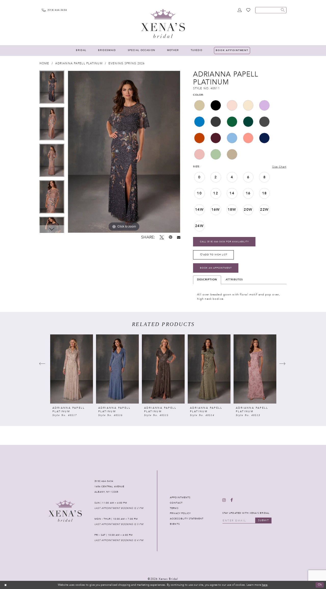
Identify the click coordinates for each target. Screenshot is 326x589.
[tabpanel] (51, 89)
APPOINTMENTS (180, 497)
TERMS (174, 508)
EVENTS (175, 523)
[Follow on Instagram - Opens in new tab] (224, 500)
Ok (320, 585)
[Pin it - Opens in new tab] (170, 237)
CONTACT (176, 502)
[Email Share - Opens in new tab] (178, 237)
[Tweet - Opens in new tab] (162, 237)
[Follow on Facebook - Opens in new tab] (231, 500)
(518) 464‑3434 (103, 481)
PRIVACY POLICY (180, 513)
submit (263, 520)
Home (44, 63)
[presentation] (71, 369)
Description (207, 279)
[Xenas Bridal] (163, 23)
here (264, 585)
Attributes (234, 279)
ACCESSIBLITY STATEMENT (186, 518)
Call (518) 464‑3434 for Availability (224, 241)
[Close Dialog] (5, 585)
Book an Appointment (216, 267)
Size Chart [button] (279, 167)
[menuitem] (81, 50)
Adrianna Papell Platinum (79, 63)
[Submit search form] (283, 10)
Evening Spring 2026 (126, 63)
